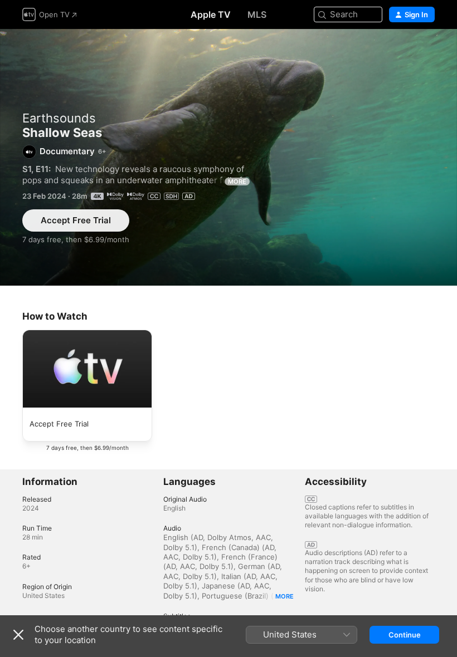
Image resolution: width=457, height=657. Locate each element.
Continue (404, 634)
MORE (237, 181)
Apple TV (211, 14)
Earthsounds (59, 118)
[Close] (18, 635)
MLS (256, 14)
